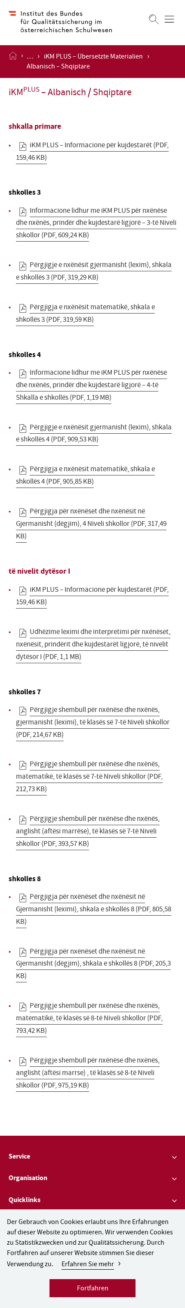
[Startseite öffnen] (13, 61)
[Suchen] (154, 19)
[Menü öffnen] (169, 19)
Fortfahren (92, 1289)
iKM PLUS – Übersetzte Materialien (93, 57)
